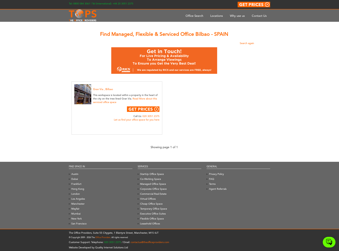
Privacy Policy (216, 174)
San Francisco (79, 223)
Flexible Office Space (152, 218)
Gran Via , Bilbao (103, 89)
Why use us (237, 16)
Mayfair (75, 208)
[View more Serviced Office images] (87, 94)
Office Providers (102, 237)
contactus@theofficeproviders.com (150, 242)
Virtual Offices (148, 198)
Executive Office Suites (153, 213)
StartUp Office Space (152, 174)
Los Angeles (78, 198)
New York (76, 218)
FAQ (211, 179)
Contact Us (259, 16)
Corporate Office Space (153, 188)
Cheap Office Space (151, 203)
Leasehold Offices (150, 223)
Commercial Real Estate (153, 193)
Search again (247, 43)
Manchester (78, 203)
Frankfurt (76, 183)
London (75, 193)
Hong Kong (77, 188)
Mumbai (76, 213)
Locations (216, 16)
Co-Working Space (150, 179)
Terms (212, 183)
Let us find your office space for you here (136, 119)
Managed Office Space (153, 183)
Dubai (74, 179)
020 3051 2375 (150, 116)
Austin (74, 174)
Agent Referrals (218, 188)
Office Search (194, 16)
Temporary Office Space (153, 208)
